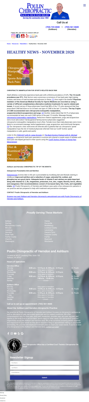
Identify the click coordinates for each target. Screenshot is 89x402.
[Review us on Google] (22, 334)
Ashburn (8, 221)
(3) (8, 127)
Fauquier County (50, 235)
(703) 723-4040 (53, 27)
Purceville (48, 223)
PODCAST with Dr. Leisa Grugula (29, 135)
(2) (43, 113)
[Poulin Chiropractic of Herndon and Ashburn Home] (44, 11)
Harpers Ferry (49, 232)
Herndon (8, 232)
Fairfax (47, 237)
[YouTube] (23, 37)
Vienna (47, 221)
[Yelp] (27, 37)
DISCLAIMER (34, 386)
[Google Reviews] (33, 37)
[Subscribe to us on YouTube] (15, 334)
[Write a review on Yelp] (18, 334)
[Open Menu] (84, 5)
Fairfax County (10, 237)
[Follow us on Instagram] (11, 334)
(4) (14, 186)
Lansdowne (48, 230)
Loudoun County (50, 228)
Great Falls (9, 235)
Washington (9, 241)
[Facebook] (18, 37)
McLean (8, 228)
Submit (44, 377)
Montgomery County (13, 225)
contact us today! (52, 327)
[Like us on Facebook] (8, 334)
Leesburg (8, 230)
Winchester (48, 241)
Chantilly (8, 239)
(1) (53, 99)
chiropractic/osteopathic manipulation (21, 117)
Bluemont (48, 239)
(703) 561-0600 (72, 27)
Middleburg (48, 225)
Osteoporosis (12, 175)
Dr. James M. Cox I (23, 388)
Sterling (8, 223)
